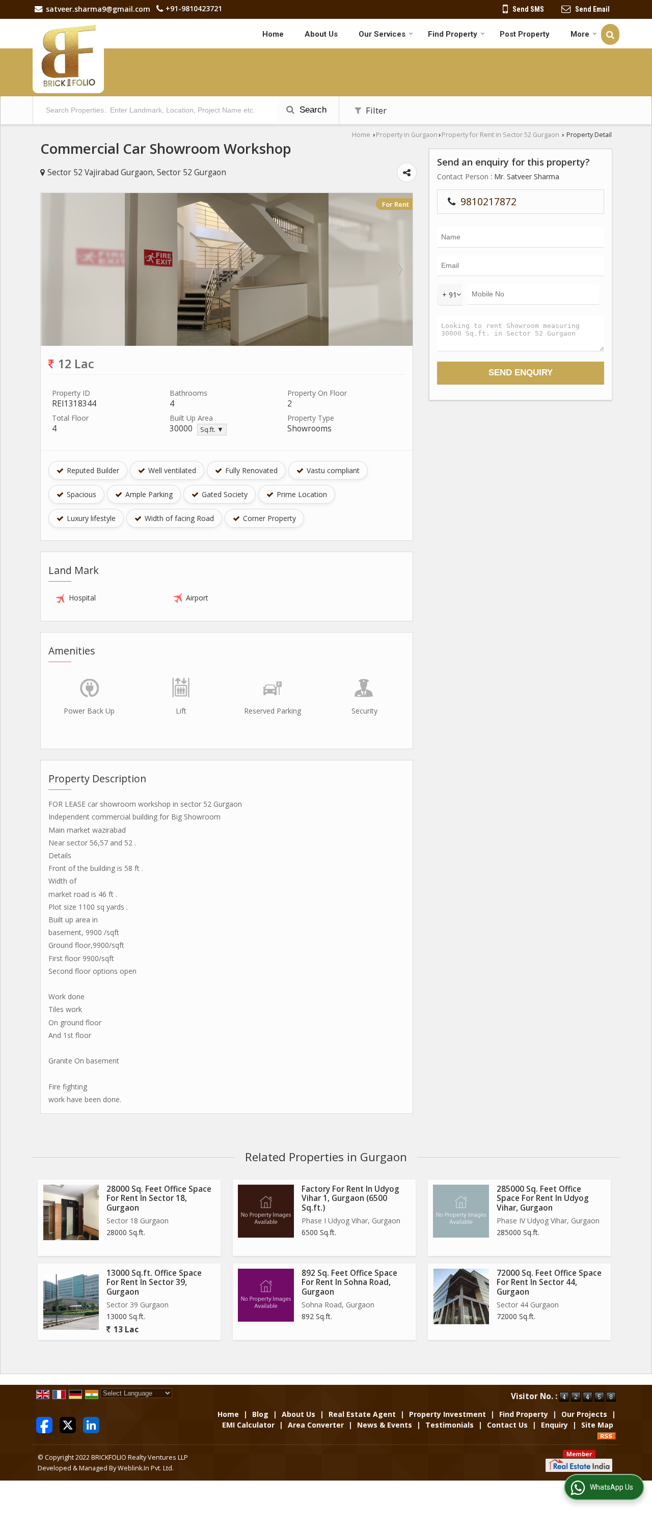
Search (312, 110)
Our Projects (584, 1414)
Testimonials (449, 1425)
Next (399, 269)
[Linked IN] (91, 1424)
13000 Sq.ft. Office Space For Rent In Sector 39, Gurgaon (154, 1282)
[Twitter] (68, 1424)
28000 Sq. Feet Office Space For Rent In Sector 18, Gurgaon (158, 1198)
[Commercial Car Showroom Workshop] (227, 343)
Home (273, 34)
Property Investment (447, 1414)
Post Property (525, 34)
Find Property (452, 34)
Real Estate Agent (362, 1414)
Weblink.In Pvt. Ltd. (146, 1468)
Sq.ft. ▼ (212, 429)
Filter (375, 110)
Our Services (382, 34)
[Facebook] (44, 1424)
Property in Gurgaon (407, 134)
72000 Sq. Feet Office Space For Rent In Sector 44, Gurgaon (549, 1282)
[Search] (610, 34)
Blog (260, 1414)
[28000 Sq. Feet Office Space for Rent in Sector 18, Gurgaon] (71, 1212)
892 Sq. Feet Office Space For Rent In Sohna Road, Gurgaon (349, 1282)
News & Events (384, 1425)
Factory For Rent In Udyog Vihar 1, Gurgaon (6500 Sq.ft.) (350, 1198)
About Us (321, 34)
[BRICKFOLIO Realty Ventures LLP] (68, 56)
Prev (54, 269)
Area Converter (316, 1425)
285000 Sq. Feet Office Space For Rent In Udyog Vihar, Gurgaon (543, 1198)
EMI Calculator (248, 1425)
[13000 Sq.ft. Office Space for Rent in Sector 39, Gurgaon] (71, 1302)
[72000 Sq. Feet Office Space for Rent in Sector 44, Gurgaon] (461, 1296)
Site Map (597, 1425)
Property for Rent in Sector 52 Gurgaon (500, 134)
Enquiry (554, 1425)
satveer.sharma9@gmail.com (98, 9)
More (579, 34)
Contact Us (507, 1425)
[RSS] (606, 1435)
